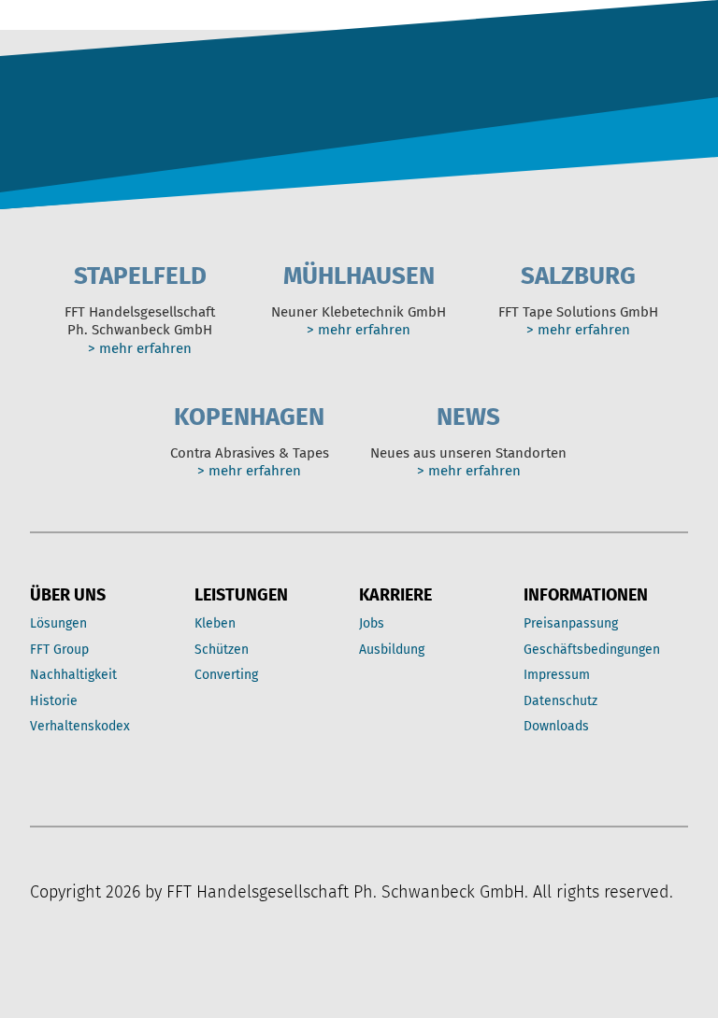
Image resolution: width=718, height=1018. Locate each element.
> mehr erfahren (140, 348)
